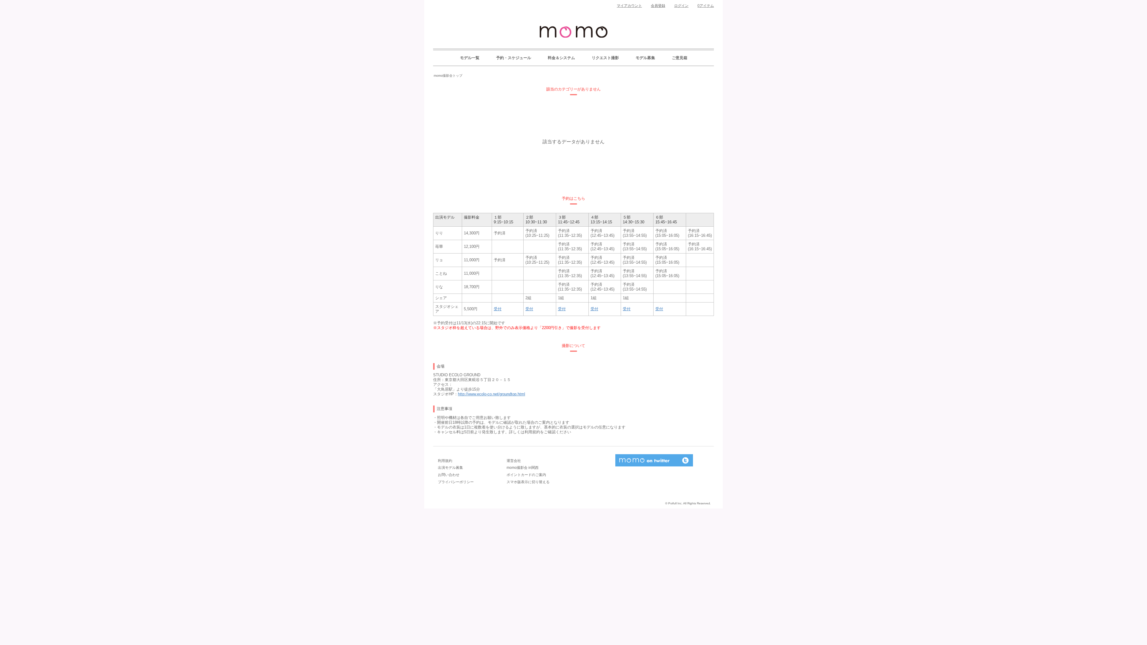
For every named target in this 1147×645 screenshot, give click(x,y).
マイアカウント (629, 6)
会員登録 (658, 6)
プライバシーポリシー (456, 482)
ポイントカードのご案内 (526, 475)
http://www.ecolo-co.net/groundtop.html (491, 394)
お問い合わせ (448, 475)
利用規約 (445, 461)
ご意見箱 (679, 58)
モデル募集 (645, 58)
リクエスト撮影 (605, 58)
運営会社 (514, 461)
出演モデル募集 (450, 468)
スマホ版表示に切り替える (528, 482)
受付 (498, 309)
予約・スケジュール (513, 58)
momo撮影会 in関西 (523, 468)
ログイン (681, 6)
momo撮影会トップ (448, 75)
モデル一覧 (469, 58)
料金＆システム (561, 58)
